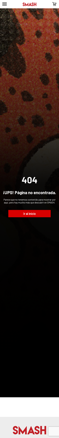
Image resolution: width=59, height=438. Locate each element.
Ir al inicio (29, 213)
